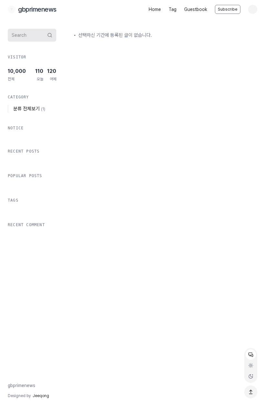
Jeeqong (41, 396)
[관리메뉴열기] (252, 9)
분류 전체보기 (29, 109)
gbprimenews (21, 385)
